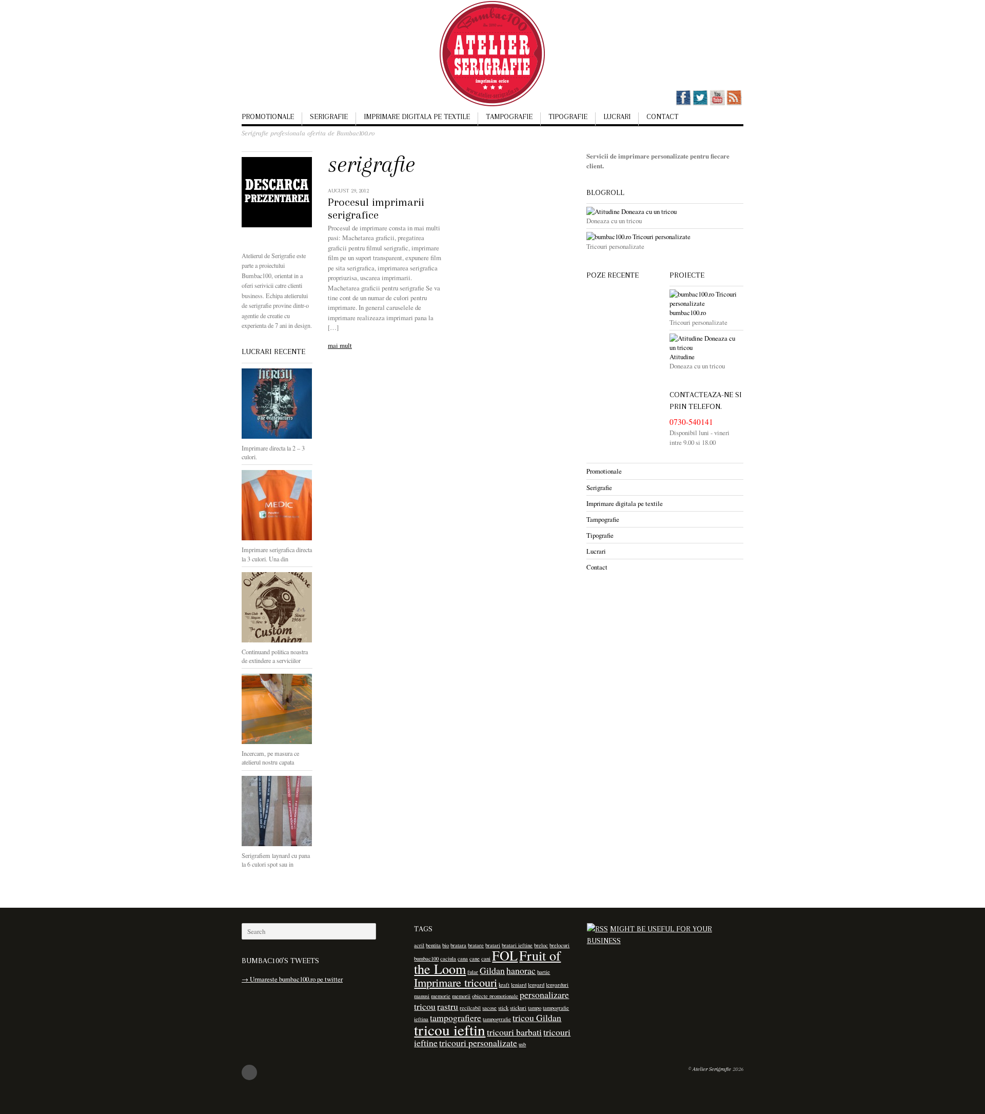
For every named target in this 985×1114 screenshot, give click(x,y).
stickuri (518, 1007)
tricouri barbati (514, 1032)
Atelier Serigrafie (712, 1069)
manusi (421, 996)
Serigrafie (329, 116)
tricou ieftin (449, 1030)
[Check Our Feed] (733, 103)
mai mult (340, 345)
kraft (504, 984)
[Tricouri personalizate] (664, 236)
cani (485, 958)
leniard (518, 984)
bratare (476, 945)
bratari (492, 945)
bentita (433, 945)
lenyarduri (557, 984)
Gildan (492, 970)
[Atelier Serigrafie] (492, 92)
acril (419, 945)
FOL (505, 955)
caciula (448, 958)
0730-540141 (691, 422)
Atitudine (682, 356)
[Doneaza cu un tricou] (664, 211)
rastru (447, 1006)
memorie (440, 996)
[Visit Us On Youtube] (716, 103)
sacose (489, 1007)
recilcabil (470, 1007)
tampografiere (455, 1017)
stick (503, 1007)
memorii (461, 996)
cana (463, 958)
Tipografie (567, 116)
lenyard (536, 984)
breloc (541, 945)
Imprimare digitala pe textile (417, 116)
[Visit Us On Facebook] (683, 103)
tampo (534, 1007)
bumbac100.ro (687, 312)
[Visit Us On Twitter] (700, 103)
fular (472, 971)
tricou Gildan (537, 1017)
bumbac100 (426, 958)
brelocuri (559, 945)
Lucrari (617, 116)
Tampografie (509, 116)
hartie (543, 971)
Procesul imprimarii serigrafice (376, 209)
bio (445, 945)
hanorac (521, 970)
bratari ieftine (517, 945)
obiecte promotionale (495, 996)
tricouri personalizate (478, 1043)
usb (522, 1044)
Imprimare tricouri (455, 982)
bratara (458, 945)
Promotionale (268, 116)
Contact (662, 116)
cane (474, 958)
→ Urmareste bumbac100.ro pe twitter (292, 979)
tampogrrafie (497, 1019)
